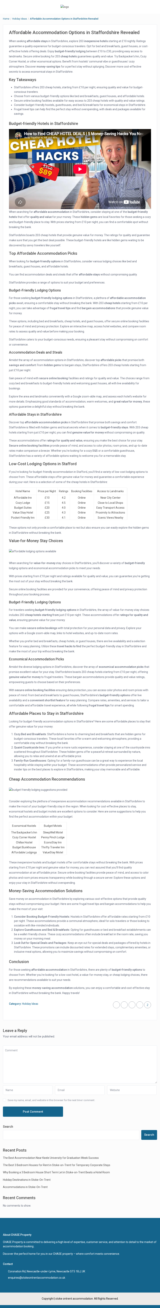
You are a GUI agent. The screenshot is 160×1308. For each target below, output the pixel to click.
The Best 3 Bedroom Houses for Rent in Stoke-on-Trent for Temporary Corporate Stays (56, 1165)
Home (6, 18)
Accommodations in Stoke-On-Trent (25, 1187)
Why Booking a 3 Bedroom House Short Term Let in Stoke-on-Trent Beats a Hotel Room (56, 1172)
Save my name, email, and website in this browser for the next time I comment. (51, 1100)
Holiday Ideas (19, 18)
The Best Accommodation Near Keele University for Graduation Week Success (51, 1157)
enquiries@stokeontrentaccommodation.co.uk (36, 1277)
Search (8, 1126)
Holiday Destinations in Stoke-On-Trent (27, 1179)
